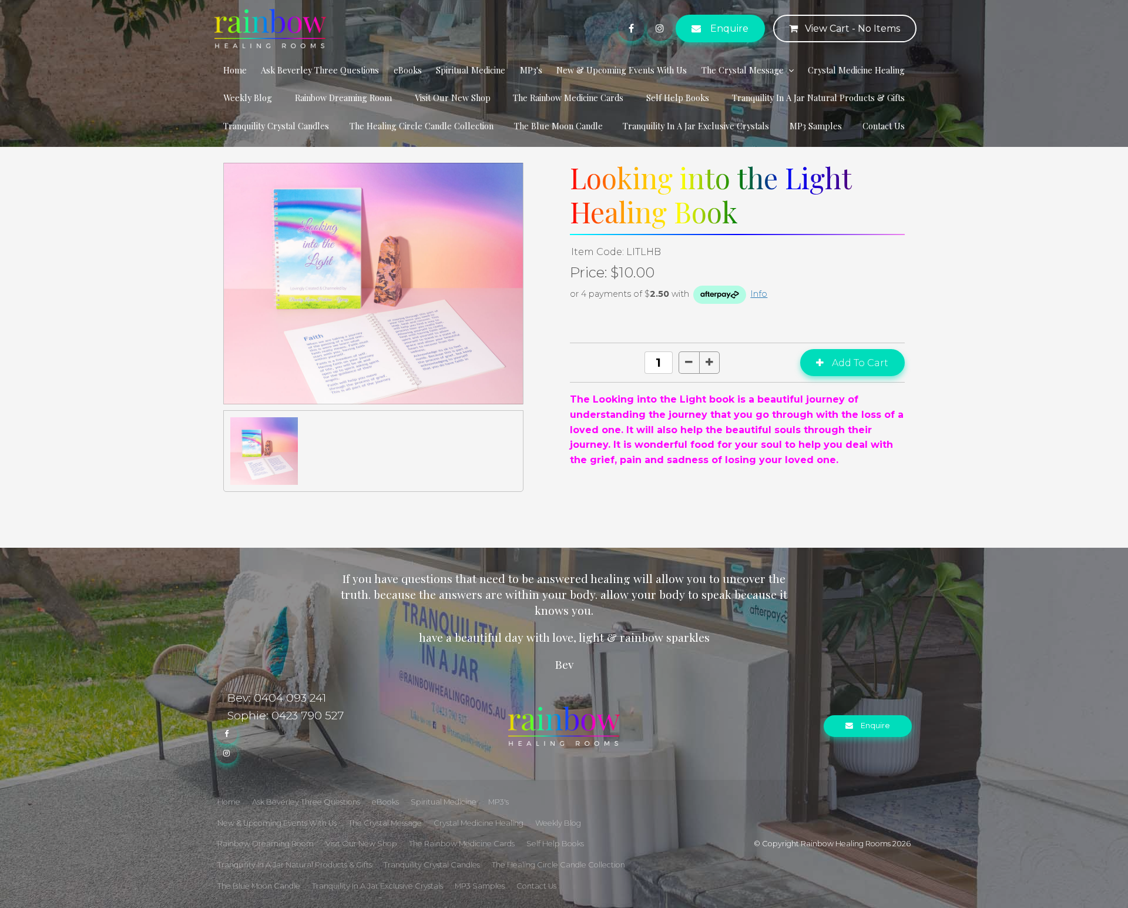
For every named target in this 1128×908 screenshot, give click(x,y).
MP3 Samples (816, 126)
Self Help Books (677, 97)
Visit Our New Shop (453, 97)
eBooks (408, 70)
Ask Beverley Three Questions (320, 70)
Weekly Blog (247, 97)
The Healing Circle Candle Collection (422, 126)
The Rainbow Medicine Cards (568, 97)
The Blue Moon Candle (558, 126)
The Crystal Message (742, 70)
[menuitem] (229, 802)
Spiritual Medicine (470, 70)
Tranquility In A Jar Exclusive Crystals (696, 126)
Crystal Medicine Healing (856, 70)
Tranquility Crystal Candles (276, 126)
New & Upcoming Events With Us (621, 70)
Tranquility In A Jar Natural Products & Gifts (818, 97)
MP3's (531, 70)
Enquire (729, 28)
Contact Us (883, 126)
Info (758, 294)
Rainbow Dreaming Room (343, 97)
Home (235, 70)
